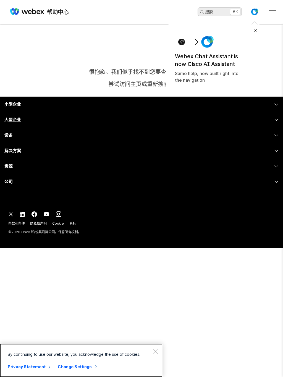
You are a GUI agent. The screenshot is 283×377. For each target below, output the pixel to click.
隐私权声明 (38, 223)
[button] (254, 12)
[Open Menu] (272, 12)
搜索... (210, 11)
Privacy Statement (27, 366)
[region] (81, 360)
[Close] (155, 351)
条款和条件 (16, 223)
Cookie (58, 223)
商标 (72, 223)
